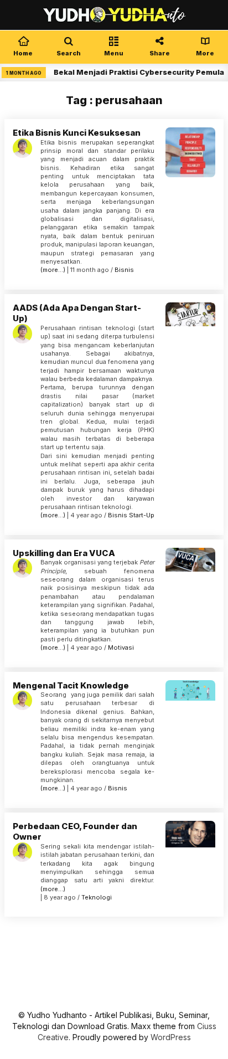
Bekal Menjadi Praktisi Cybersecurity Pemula (134, 72)
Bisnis (124, 270)
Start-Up (141, 515)
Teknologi (96, 897)
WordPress (171, 1037)
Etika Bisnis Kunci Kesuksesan (77, 132)
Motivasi (121, 647)
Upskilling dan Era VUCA (64, 553)
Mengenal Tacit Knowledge (71, 685)
